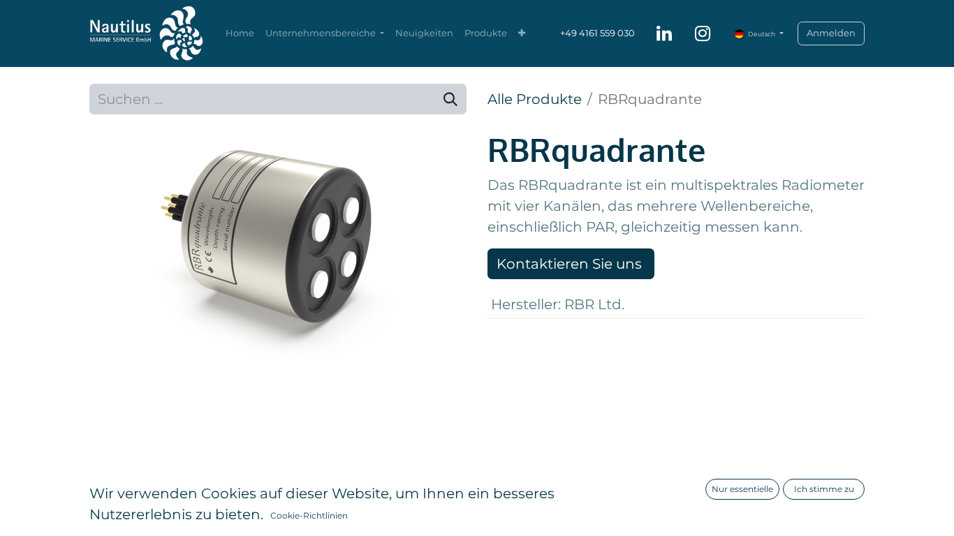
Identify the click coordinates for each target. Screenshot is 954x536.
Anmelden (831, 32)
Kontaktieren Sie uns (571, 263)
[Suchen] (450, 99)
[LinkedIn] (664, 33)
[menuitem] (240, 33)
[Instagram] (702, 33)
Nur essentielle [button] (742, 489)
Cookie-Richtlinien (309, 515)
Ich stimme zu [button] (824, 489)
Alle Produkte (534, 99)
